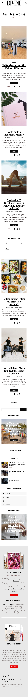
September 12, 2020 (9, 137)
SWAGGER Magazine (8, 605)
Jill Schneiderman (19, 137)
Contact (19, 679)
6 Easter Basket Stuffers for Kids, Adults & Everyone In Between (17, 464)
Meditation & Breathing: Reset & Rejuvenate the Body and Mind (14, 204)
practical (11, 589)
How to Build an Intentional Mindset (14, 133)
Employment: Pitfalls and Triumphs (16, 472)
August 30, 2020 (9, 211)
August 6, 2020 (9, 376)
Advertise (11, 679)
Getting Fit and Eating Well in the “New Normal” (14, 301)
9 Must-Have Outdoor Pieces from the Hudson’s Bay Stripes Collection (14, 428)
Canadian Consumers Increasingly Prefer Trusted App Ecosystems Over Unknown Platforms (13, 523)
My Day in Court (14, 480)
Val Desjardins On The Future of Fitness (14, 67)
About (3, 679)
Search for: (4, 407)
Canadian (16, 581)
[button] (12, 446)
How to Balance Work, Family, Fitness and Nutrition (14, 370)
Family (16, 364)
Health (14, 62)
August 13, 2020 (9, 307)
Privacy (6, 681)
